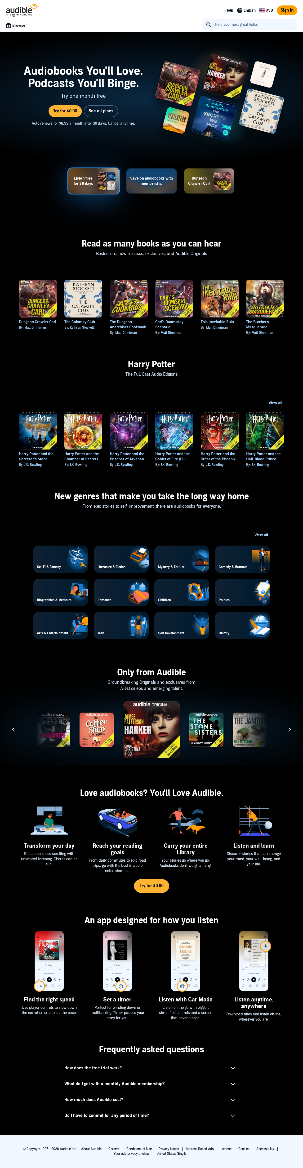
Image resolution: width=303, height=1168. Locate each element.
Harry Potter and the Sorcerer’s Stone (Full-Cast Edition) (36, 459)
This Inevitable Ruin (217, 322)
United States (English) (173, 1154)
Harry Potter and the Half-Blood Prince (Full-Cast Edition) (263, 459)
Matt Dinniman (35, 328)
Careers (114, 1149)
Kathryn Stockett (82, 328)
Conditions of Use (139, 1149)
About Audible (91, 1149)
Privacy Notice (169, 1149)
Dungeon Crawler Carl (37, 322)
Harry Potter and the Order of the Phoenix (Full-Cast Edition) (218, 459)
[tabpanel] (151, 98)
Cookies (244, 1149)
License (226, 1149)
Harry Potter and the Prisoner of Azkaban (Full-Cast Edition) (127, 459)
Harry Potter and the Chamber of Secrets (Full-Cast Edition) (81, 459)
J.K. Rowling (33, 465)
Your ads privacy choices (132, 1154)
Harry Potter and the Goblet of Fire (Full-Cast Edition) (172, 459)
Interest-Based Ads (200, 1149)
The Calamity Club (79, 322)
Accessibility (265, 1149)
